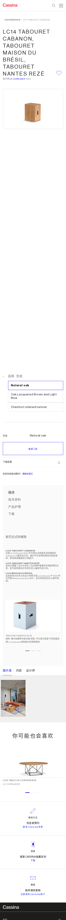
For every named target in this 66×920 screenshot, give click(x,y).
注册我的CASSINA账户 (33, 894)
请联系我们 (27, 474)
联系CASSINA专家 (33, 827)
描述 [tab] (11, 492)
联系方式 (33, 818)
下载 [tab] (11, 514)
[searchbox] (53, 5)
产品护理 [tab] (14, 506)
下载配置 (7, 462)
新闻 (33, 885)
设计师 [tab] (30, 670)
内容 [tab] (19, 670)
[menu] (61, 5)
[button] (60, 5)
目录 (33, 851)
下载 (33, 860)
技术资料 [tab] (14, 499)
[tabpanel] (33, 595)
